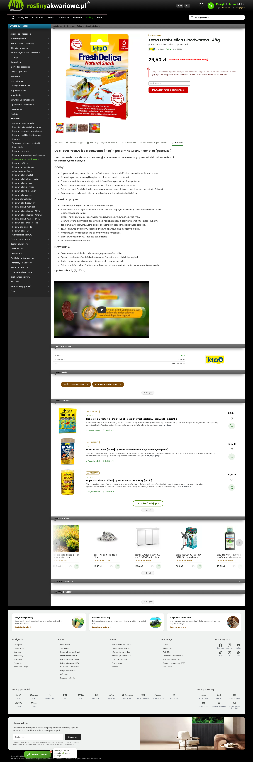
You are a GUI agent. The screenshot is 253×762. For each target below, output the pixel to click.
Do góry (149, 392)
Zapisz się (72, 737)
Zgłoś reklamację (119, 659)
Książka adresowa (68, 670)
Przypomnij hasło (67, 678)
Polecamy (156, 35)
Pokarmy (71, 26)
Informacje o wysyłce (121, 652)
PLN (187, 5)
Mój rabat (64, 674)
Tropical (89, 416)
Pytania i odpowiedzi (121, 648)
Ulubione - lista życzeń (69, 667)
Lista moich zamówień (69, 659)
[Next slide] (239, 542)
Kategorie (23, 17)
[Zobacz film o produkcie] (94, 128)
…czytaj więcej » (166, 425)
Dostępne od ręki (21, 667)
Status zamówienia (68, 655)
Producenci (37, 17)
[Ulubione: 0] (201, 6)
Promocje (64, 17)
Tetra (182, 355)
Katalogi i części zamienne (103, 142)
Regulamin (167, 648)
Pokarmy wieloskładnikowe (88, 26)
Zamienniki (130, 142)
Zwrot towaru (117, 663)
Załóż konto (65, 648)
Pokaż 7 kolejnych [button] (149, 503)
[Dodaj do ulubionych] (232, 418)
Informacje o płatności (121, 655)
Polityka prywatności (172, 659)
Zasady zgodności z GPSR (174, 663)
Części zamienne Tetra (74, 384)
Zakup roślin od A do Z (121, 644)
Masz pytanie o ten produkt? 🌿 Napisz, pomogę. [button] (62, 753)
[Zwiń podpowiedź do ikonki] (75, 750)
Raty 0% (166, 652)
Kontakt (115, 667)
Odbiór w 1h (109, 430)
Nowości (51, 17)
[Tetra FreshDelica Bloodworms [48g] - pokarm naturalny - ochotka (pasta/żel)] (97, 77)
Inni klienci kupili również (155, 142)
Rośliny (89, 17)
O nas (165, 644)
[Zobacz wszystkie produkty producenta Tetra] (152, 49)
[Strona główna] (13, 17)
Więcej (71, 744)
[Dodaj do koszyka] (231, 426)
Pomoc (100, 17)
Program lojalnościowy (173, 655)
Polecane (77, 17)
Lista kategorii (59, 26)
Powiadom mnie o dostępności (168, 90)
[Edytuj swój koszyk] (211, 5)
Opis (60, 142)
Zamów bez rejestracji (70, 652)
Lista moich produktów (70, 663)
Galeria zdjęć (76, 142)
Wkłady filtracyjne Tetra (106, 384)
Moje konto (65, 644)
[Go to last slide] (56, 542)
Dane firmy (167, 667)
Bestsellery (18, 655)
